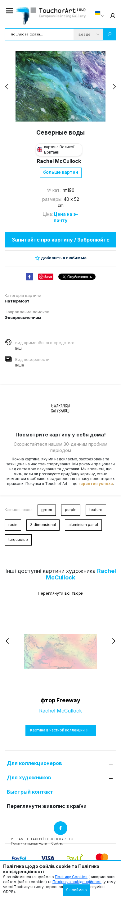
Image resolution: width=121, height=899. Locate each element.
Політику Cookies (71, 876)
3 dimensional (43, 524)
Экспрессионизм (23, 317)
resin (12, 524)
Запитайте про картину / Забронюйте (61, 240)
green (46, 509)
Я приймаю (76, 889)
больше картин (60, 172)
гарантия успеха (95, 483)
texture (95, 509)
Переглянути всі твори (60, 593)
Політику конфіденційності (76, 881)
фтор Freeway (60, 700)
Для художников (29, 778)
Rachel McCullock (59, 161)
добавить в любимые (64, 257)
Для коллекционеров (34, 763)
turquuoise (18, 539)
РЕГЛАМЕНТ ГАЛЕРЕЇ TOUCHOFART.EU (42, 839)
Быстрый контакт (30, 792)
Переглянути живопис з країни (47, 806)
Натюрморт (17, 300)
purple (71, 509)
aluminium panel (83, 524)
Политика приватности (29, 843)
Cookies (57, 843)
